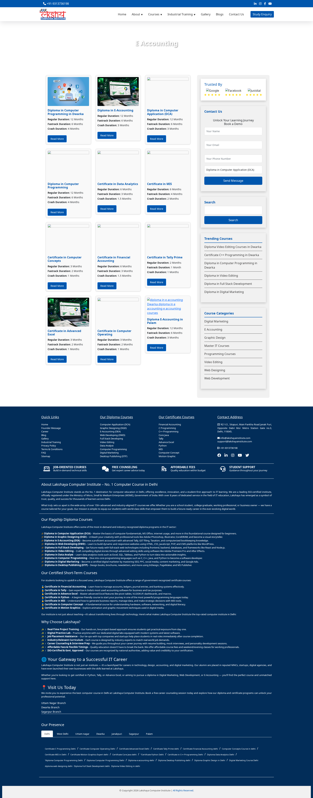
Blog (43, 435)
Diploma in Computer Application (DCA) (162, 112)
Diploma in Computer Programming (63, 185)
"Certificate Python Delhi (152, 754)
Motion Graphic (167, 456)
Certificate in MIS (159, 184)
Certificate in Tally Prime (164, 257)
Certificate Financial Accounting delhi (200, 748)
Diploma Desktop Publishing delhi (174, 760)
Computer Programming (113, 449)
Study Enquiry (262, 14)
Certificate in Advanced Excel (64, 332)
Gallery (205, 14)
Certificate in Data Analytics (117, 184)
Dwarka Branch (50, 707)
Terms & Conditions (51, 449)
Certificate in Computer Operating (114, 332)
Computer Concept (169, 452)
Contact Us (236, 14)
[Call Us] (308, 743)
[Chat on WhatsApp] (308, 759)
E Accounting (213, 329)
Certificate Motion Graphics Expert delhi (89, 754)
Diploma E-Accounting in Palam (165, 321)
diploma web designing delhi (58, 766)
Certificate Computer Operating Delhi (97, 748)
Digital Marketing (216, 321)
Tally (161, 438)
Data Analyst (107, 445)
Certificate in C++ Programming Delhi (185, 754)
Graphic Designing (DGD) (113, 428)
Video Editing (213, 362)
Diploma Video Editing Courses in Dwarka (232, 247)
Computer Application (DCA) (115, 424)
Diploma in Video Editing (221, 276)
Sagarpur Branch (51, 711)
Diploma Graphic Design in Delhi (209, 760)
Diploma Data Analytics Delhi (220, 754)
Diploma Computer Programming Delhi (105, 760)
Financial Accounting (170, 424)
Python (163, 445)
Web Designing (214, 370)
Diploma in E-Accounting (115, 110)
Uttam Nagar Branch (53, 703)
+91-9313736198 (57, 4)
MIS (161, 449)
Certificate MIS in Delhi (55, 754)
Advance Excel (166, 442)
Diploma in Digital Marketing (224, 292)
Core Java (164, 435)
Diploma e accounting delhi (141, 760)
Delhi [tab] (47, 733)
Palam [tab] (149, 733)
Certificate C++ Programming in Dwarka (231, 255)
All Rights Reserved (183, 790)
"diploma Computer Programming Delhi (64, 760)
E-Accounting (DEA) (110, 431)
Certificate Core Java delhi (124, 754)
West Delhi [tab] (62, 733)
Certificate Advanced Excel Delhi (134, 748)
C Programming (167, 428)
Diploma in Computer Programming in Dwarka (66, 112)
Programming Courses (220, 354)
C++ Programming (168, 431)
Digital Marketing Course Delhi (243, 760)
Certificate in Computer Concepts (65, 259)
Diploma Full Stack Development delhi (92, 766)
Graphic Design (215, 338)
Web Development (217, 378)
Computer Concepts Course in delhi (239, 748)
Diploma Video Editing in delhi (125, 766)
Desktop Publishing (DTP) (113, 456)
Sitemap (45, 456)
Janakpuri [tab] (117, 733)
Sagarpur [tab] (134, 733)
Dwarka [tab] (100, 733)
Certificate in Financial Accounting (113, 259)
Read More (57, 139)
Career (44, 431)
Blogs (220, 14)
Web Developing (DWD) (112, 435)
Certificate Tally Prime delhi (166, 748)
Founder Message (51, 428)
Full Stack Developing (111, 438)
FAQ (43, 452)
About (136, 14)
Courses (153, 14)
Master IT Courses (216, 346)
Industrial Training (180, 14)
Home (122, 14)
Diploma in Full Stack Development (228, 284)
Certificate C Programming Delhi (60, 748)
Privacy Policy (48, 445)
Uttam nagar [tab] (82, 733)
